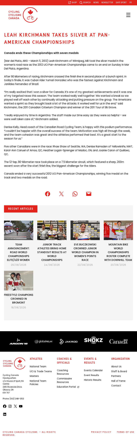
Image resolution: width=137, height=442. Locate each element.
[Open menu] (128, 15)
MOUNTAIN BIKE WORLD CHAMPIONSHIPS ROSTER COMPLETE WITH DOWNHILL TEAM (118, 252)
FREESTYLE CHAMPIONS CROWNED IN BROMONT (18, 298)
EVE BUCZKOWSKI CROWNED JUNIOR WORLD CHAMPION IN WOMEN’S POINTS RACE (85, 252)
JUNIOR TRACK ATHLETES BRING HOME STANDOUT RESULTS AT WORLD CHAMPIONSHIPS (51, 252)
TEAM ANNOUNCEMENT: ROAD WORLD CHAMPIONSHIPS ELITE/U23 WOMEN (18, 252)
